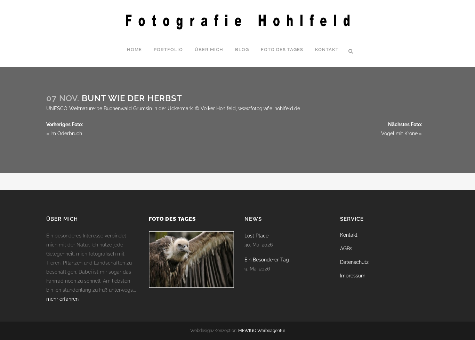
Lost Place (256, 235)
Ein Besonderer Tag (266, 259)
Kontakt (348, 235)
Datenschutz (354, 262)
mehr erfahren (62, 299)
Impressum (352, 275)
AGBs (346, 248)
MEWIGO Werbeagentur (261, 330)
